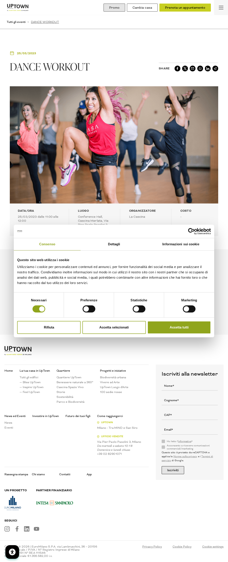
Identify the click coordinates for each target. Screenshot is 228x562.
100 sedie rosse (111, 392)
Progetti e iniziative (113, 370)
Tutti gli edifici (29, 377)
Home (8, 370)
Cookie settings (213, 546)
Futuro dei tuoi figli (77, 416)
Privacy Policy (152, 546)
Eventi (8, 427)
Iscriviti (173, 470)
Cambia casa (142, 7)
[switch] (89, 308)
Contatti (64, 474)
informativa (184, 441)
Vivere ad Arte (110, 382)
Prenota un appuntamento (185, 7)
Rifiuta (49, 327)
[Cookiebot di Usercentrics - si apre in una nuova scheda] (191, 231)
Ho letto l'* (180, 441)
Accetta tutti (179, 327)
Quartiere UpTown (69, 377)
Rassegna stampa (16, 474)
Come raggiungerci (110, 416)
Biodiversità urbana (113, 377)
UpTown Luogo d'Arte (114, 387)
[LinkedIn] (26, 529)
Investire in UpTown (45, 416)
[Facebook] (17, 529)
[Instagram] (7, 529)
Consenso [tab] (47, 244)
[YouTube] (36, 529)
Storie (61, 392)
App (89, 474)
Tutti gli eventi (16, 22)
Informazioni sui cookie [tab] (180, 244)
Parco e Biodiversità (70, 401)
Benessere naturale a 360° (75, 382)
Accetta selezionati (114, 327)
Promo (114, 7)
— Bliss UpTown (30, 382)
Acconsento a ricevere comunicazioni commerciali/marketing (188, 447)
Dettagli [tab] (114, 244)
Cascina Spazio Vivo (70, 387)
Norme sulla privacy (185, 456)
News (8, 422)
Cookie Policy (182, 546)
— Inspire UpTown (31, 387)
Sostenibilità (65, 397)
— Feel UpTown (30, 392)
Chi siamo (38, 474)
